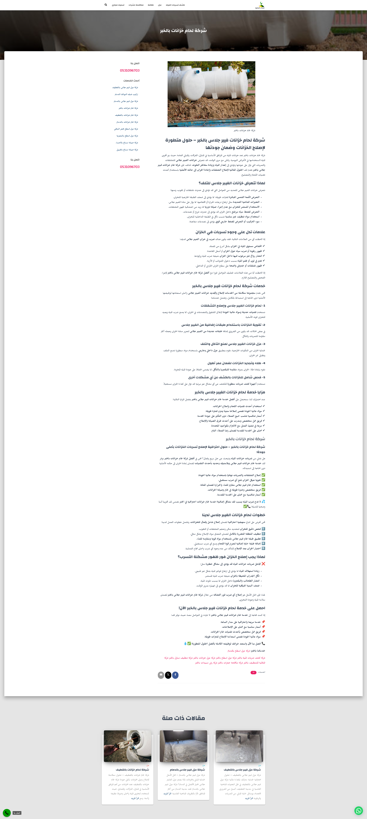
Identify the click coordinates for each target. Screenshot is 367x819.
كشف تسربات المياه (175, 5)
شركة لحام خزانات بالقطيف (126, 115)
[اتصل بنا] (7, 813)
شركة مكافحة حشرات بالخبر (230, 663)
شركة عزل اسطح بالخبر (226, 658)
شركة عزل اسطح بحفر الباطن (126, 129)
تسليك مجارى (118, 5)
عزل (160, 5)
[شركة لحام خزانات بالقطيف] (127, 746)
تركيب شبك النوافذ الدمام (126, 95)
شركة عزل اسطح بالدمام (239, 651)
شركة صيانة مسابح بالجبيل (127, 150)
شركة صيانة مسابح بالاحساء (127, 143)
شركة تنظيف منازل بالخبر (181, 658)
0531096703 (129, 70)
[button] (358, 810)
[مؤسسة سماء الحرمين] (259, 5)
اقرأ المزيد (249, 798)
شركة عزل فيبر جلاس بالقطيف (125, 88)
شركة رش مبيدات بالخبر (206, 663)
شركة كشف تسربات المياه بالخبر (251, 658)
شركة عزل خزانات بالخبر (204, 658)
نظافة (151, 5)
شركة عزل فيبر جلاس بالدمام (126, 101)
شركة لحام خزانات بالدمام (127, 122)
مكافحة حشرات (136, 5)
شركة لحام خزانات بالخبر (128, 108)
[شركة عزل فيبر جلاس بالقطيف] (239, 746)
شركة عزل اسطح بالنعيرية (127, 136)
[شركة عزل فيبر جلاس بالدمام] (183, 746)
